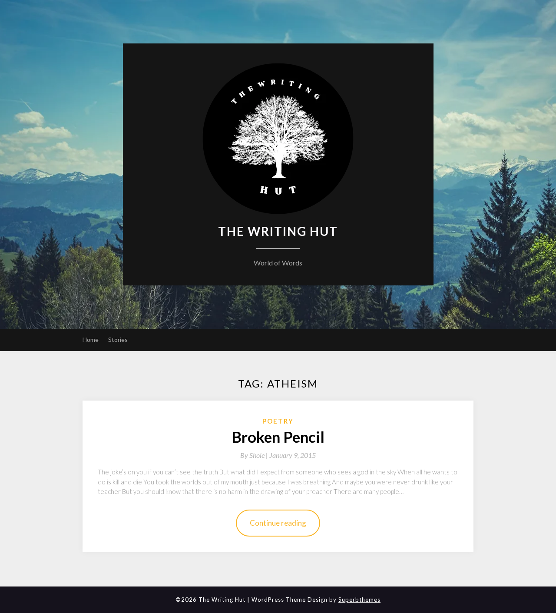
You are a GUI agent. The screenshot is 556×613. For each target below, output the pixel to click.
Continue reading (278, 522)
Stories (118, 339)
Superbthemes (359, 599)
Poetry (278, 421)
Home (91, 339)
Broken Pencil (278, 436)
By (254, 455)
